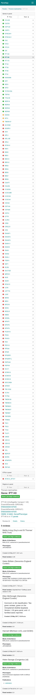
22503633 (8, 683)
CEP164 (7, 206)
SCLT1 (7, 369)
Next (25, 17)
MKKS (7, 298)
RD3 (6, 342)
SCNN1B (8, 376)
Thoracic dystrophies (14, 9)
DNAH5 (7, 247)
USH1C (7, 440)
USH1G (7, 443)
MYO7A (7, 304)
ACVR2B (7, 125)
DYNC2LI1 (8, 37)
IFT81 (6, 74)
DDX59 (7, 115)
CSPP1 (7, 30)
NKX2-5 (7, 311)
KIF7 (6, 81)
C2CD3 (7, 23)
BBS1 (6, 155)
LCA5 (6, 288)
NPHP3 (7, 325)
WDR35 (7, 108)
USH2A (7, 447)
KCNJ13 (7, 284)
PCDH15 (7, 332)
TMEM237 (8, 409)
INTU (6, 118)
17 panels (14, 516)
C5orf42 (7, 186)
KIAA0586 (8, 78)
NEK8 (7, 308)
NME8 (7, 315)
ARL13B (7, 138)
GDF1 (7, 264)
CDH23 (7, 203)
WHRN (7, 457)
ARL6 (6, 142)
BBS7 (6, 176)
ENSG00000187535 (9, 507)
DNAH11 (7, 243)
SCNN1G (8, 379)
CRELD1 (7, 227)
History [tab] (22, 521)
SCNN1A (8, 372)
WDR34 (7, 105)
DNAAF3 (7, 240)
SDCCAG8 (8, 382)
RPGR (7, 352)
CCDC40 (8, 199)
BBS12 (7, 162)
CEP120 (7, 27)
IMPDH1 (7, 274)
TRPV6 (7, 94)
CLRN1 (7, 220)
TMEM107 (8, 122)
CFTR (7, 216)
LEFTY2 (7, 291)
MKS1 (7, 301)
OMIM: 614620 (7, 514)
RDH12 (7, 345)
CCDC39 (8, 196)
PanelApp (4, 2)
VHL (6, 450)
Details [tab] (15, 521)
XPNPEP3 (8, 460)
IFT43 (6, 64)
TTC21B (7, 98)
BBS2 (6, 166)
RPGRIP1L (8, 359)
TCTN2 (7, 396)
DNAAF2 (7, 237)
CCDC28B (8, 193)
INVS (6, 277)
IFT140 (7, 57)
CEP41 (7, 213)
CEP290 (7, 210)
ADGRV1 (8, 128)
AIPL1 (7, 135)
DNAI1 (7, 250)
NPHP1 (7, 321)
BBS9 (6, 179)
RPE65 (7, 349)
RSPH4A (8, 362)
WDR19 (7, 101)
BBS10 (7, 159)
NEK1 (7, 84)
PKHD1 (7, 338)
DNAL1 (7, 257)
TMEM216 (8, 403)
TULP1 (7, 433)
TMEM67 (7, 413)
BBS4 (6, 169)
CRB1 (7, 223)
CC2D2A (7, 189)
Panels (4, 9)
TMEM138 (8, 399)
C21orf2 (7, 20)
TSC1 (6, 423)
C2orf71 (7, 183)
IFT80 (6, 71)
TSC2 (6, 426)
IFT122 (7, 54)
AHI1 (6, 132)
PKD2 (7, 335)
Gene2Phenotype (20, 514)
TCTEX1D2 (8, 91)
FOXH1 (7, 260)
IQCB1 (7, 281)
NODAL (7, 318)
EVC (6, 40)
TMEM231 (8, 406)
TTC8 (6, 430)
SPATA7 (7, 386)
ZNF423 (7, 467)
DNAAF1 (7, 233)
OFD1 (7, 88)
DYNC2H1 (8, 34)
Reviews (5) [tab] (6, 521)
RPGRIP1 (8, 355)
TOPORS (8, 416)
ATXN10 (7, 145)
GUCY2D (8, 271)
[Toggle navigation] (32, 2)
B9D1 (6, 149)
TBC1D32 (8, 389)
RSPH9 (7, 365)
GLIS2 (7, 267)
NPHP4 (7, 328)
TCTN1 (7, 393)
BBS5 (6, 172)
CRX (6, 230)
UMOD (7, 437)
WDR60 (7, 111)
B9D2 (6, 152)
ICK (6, 51)
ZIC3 (6, 464)
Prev (10, 17)
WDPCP (7, 454)
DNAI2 (7, 254)
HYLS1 (7, 47)
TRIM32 (7, 420)
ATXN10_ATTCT (10, 479)
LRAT (6, 294)
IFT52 (6, 67)
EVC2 (6, 44)
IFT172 (7, 61)
